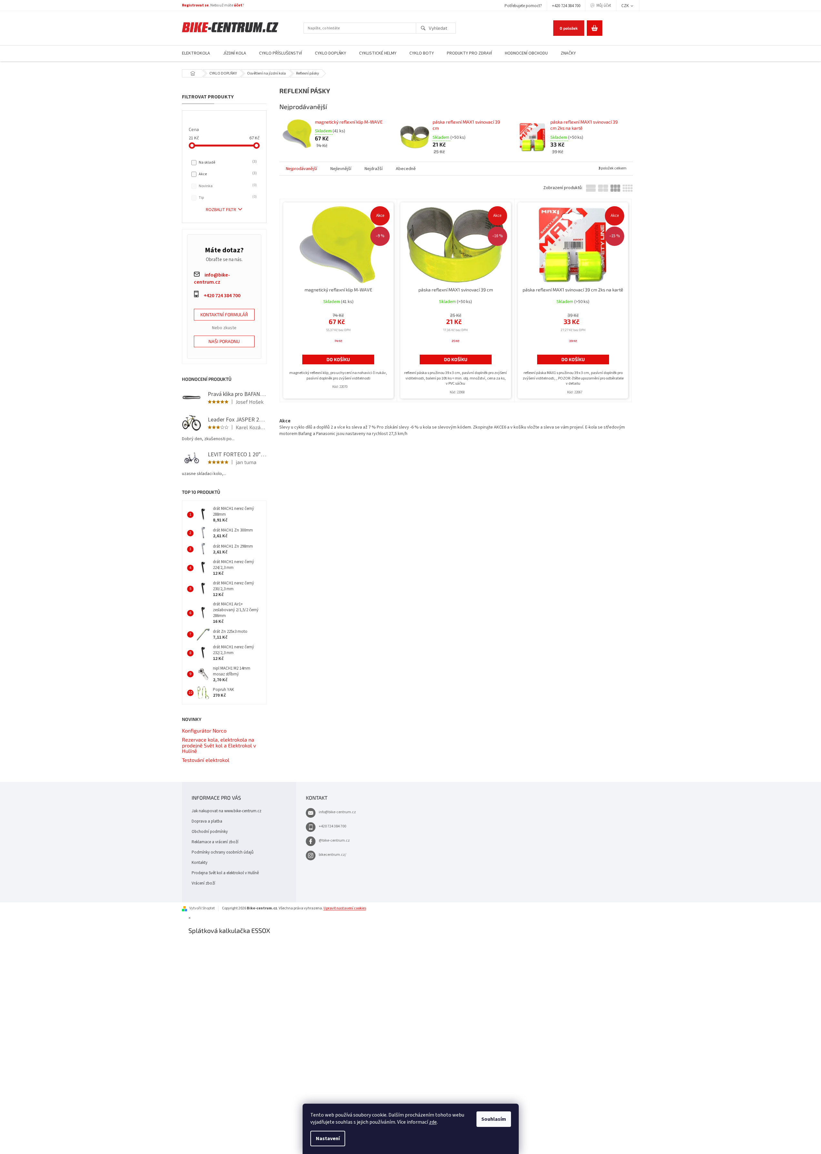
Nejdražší (374, 169)
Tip (227, 197)
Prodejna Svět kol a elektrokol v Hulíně (225, 873)
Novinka (227, 186)
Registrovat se (195, 5)
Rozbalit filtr (221, 210)
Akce (227, 174)
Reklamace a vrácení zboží (215, 842)
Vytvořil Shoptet (202, 908)
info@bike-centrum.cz (337, 812)
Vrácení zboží (203, 883)
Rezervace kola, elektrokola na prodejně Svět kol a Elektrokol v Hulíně (219, 745)
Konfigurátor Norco (204, 731)
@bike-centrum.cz (334, 840)
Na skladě (227, 162)
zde (433, 1122)
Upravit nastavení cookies (345, 908)
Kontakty (199, 863)
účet (238, 5)
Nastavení (328, 1138)
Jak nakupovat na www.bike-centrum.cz (226, 811)
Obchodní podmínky (210, 832)
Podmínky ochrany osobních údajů (223, 852)
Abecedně (406, 169)
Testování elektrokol (205, 760)
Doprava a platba (207, 821)
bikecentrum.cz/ (332, 854)
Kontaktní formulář (224, 314)
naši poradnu (224, 341)
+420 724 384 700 (566, 6)
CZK (625, 6)
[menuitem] (195, 53)
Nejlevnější (340, 169)
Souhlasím (493, 1119)
